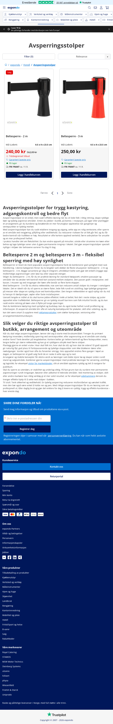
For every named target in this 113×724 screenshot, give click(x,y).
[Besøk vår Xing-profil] (20, 558)
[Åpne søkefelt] (89, 7)
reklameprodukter (48, 312)
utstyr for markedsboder (40, 363)
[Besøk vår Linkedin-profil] (14, 558)
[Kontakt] (95, 7)
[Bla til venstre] (4, 29)
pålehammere (88, 376)
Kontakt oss (56, 466)
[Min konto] (101, 7)
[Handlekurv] (107, 7)
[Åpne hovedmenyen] (4, 7)
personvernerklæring (59, 435)
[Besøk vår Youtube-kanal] (4, 558)
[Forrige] (52, 193)
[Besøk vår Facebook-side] (9, 558)
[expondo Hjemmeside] (6, 65)
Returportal (56, 476)
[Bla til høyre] (109, 29)
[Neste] (62, 193)
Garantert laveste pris (20, 159)
